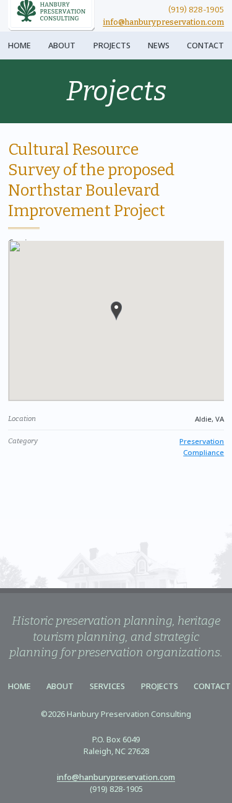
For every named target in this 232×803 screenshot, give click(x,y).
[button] (116, 311)
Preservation (201, 441)
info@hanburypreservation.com (163, 22)
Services (107, 686)
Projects (112, 45)
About (61, 45)
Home (19, 45)
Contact (205, 45)
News (159, 45)
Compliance (203, 452)
